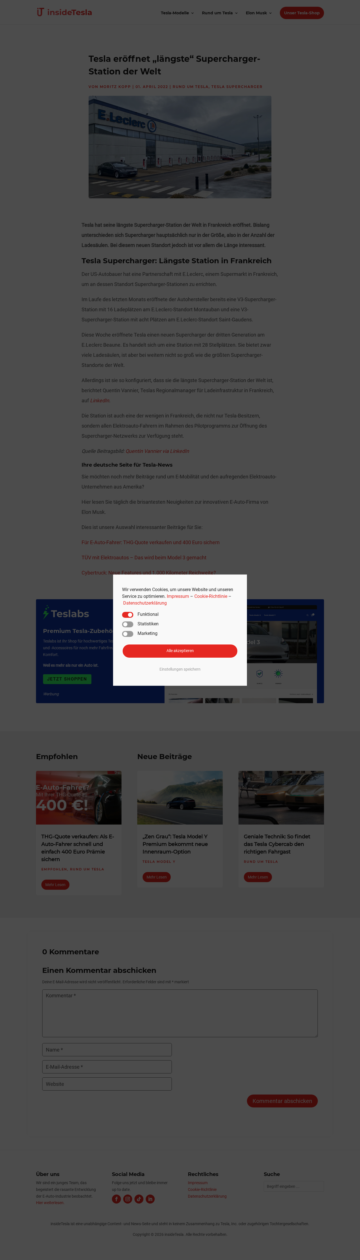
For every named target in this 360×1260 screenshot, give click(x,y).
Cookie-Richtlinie (210, 596)
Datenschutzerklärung (145, 602)
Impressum (178, 596)
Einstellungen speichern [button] (180, 669)
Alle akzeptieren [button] (180, 650)
